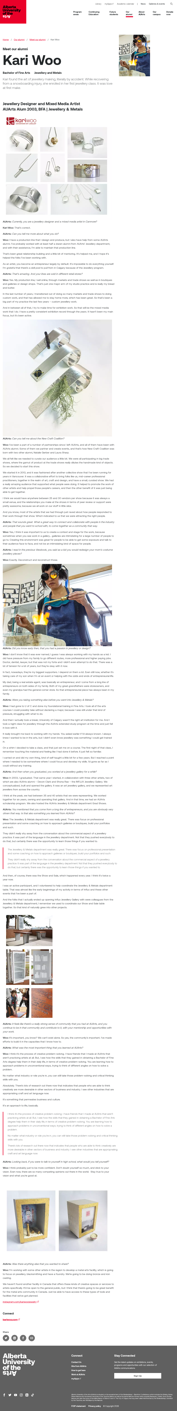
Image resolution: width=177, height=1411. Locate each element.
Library (98, 4)
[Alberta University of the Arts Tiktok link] (32, 1395)
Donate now (169, 13)
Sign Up (138, 1375)
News (143, 4)
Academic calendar (125, 4)
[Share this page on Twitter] (6, 1338)
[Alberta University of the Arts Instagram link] (21, 1395)
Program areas (77, 13)
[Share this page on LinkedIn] (14, 1338)
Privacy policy (94, 1406)
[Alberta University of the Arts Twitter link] (10, 1395)
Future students (114, 13)
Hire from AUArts (78, 1366)
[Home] (14, 12)
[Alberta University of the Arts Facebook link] (4, 1395)
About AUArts (142, 13)
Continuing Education (94, 13)
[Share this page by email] (31, 1338)
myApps (110, 4)
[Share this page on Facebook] (23, 1338)
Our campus (157, 13)
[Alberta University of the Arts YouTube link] (15, 1395)
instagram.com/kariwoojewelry (21, 1301)
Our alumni (129, 13)
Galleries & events (157, 4)
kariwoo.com (11, 1319)
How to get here (78, 1370)
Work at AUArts (78, 1374)
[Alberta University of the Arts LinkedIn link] (27, 1395)
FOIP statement (78, 1406)
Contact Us (76, 1362)
